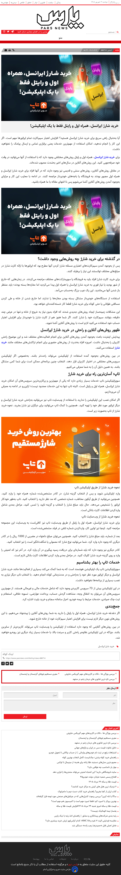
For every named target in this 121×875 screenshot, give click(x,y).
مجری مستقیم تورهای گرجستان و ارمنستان (38, 674)
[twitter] (7, 663)
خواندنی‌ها (4, 2)
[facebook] (3, 663)
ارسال (25, 716)
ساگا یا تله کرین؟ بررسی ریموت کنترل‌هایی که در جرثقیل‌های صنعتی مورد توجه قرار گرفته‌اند (76, 796)
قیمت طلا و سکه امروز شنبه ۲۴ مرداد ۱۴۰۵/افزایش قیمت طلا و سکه (86, 806)
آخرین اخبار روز (111, 728)
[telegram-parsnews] (12, 31)
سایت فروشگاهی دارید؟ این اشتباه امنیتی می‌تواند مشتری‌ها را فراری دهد (84, 772)
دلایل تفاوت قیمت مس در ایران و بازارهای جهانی (95, 747)
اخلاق (29, 2)
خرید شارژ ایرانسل (104, 157)
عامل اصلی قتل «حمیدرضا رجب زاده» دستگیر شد (94, 825)
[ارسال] (5, 50)
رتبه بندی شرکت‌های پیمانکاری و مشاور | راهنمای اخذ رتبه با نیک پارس (85, 816)
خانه (117, 50)
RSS (86, 859)
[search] (118, 32)
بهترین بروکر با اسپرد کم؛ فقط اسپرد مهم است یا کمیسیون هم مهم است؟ (83, 801)
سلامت (51, 2)
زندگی (58, 2)
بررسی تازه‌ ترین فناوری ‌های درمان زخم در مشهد (94, 679)
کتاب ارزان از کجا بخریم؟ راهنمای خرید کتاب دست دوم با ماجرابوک (87, 791)
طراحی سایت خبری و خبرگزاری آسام (57, 869)
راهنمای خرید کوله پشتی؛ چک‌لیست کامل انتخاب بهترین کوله (89, 757)
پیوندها (36, 859)
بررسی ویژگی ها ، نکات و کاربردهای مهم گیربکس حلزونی (90, 674)
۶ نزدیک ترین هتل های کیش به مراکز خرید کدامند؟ (93, 786)
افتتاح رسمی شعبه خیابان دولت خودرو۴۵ (98, 777)
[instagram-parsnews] (4, 31)
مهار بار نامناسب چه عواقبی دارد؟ (101, 767)
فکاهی (22, 2)
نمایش (115, 834)
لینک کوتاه (8, 654)
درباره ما (74, 859)
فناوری (43, 2)
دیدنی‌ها (14, 2)
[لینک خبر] (13, 50)
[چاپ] (9, 50)
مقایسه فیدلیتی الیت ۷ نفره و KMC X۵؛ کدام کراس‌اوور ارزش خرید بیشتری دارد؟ (80, 820)
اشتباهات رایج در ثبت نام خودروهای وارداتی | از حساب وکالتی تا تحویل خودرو (82, 752)
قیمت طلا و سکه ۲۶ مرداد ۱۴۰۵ (102, 782)
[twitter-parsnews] (8, 31)
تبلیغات (62, 859)
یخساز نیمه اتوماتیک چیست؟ (103, 811)
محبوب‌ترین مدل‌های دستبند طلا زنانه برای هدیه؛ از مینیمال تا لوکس (86, 762)
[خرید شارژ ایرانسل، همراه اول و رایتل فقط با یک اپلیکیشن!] (11, 663)
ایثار (36, 2)
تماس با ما (49, 859)
